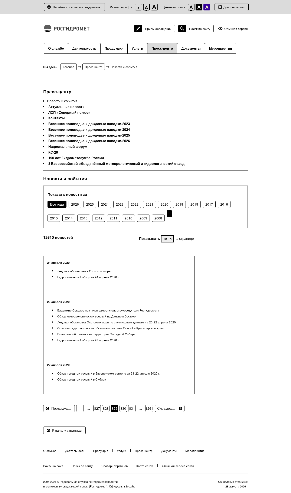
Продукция (114, 48)
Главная (68, 67)
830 (123, 408)
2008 (158, 218)
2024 (105, 204)
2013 (84, 218)
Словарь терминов (114, 466)
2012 (98, 218)
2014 (69, 218)
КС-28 (53, 152)
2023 (120, 204)
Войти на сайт (53, 466)
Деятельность (84, 48)
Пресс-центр (162, 48)
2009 (143, 218)
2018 (194, 204)
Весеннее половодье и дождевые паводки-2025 (89, 135)
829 (114, 408)
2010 (128, 218)
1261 (149, 408)
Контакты (56, 118)
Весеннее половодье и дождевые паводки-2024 (89, 129)
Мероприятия (220, 48)
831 (132, 408)
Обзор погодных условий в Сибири (81, 379)
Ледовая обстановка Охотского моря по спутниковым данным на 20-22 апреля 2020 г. (118, 322)
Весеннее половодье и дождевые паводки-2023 (89, 123)
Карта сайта (144, 466)
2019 (179, 204)
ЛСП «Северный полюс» (69, 112)
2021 (149, 204)
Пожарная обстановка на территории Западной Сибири (96, 334)
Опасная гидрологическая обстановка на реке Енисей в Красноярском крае (110, 328)
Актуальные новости (66, 106)
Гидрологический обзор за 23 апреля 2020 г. (88, 340)
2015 (54, 218)
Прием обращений (158, 28)
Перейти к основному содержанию (77, 7)
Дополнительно (234, 7)
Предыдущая (61, 408)
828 (106, 408)
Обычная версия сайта (178, 466)
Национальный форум (67, 146)
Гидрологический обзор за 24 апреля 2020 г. (88, 277)
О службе (56, 48)
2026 (75, 204)
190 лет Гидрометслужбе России (76, 158)
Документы (191, 48)
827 (97, 408)
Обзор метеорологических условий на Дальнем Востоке (96, 316)
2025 (90, 204)
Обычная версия (236, 29)
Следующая (166, 408)
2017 (209, 204)
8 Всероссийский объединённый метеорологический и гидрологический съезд (116, 163)
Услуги (137, 48)
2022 (134, 204)
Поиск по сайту (199, 28)
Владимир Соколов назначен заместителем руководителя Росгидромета (108, 310)
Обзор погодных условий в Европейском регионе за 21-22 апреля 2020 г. (108, 373)
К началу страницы (67, 430)
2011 (113, 218)
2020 (164, 204)
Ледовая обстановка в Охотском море (84, 271)
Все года (57, 204)
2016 (224, 204)
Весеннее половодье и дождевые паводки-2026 (89, 140)
